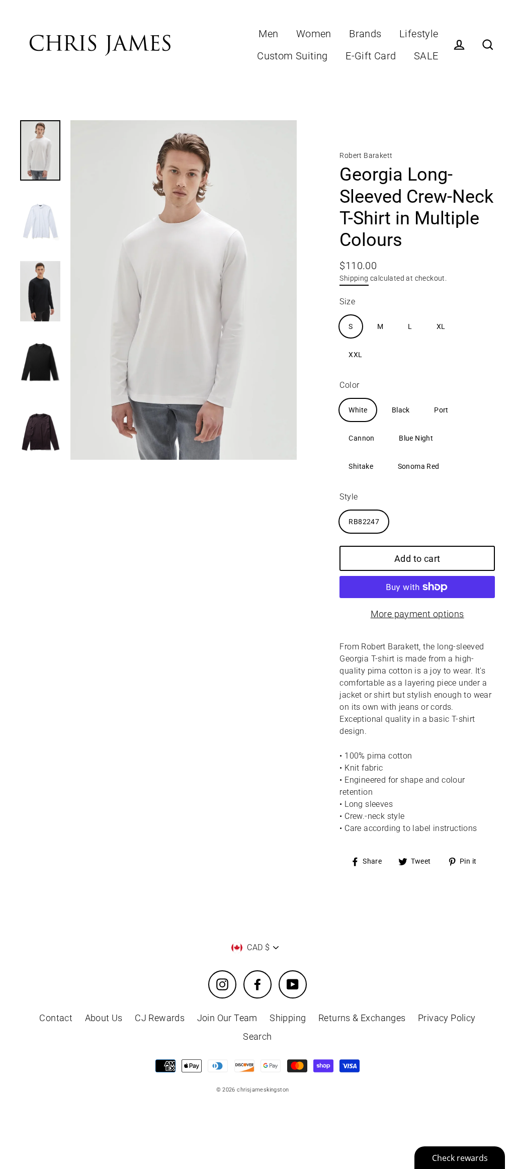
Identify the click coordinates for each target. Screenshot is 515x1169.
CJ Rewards (160, 1018)
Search (257, 1036)
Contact (55, 1018)
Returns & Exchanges (362, 1018)
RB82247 (364, 522)
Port (441, 410)
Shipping (353, 278)
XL (441, 326)
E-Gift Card (371, 56)
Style (348, 497)
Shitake (361, 466)
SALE (426, 56)
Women (313, 34)
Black (401, 410)
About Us (104, 1018)
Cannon (361, 438)
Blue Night (416, 438)
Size (347, 301)
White (358, 410)
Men (268, 34)
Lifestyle (419, 34)
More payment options (417, 614)
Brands (365, 34)
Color (349, 385)
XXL (355, 355)
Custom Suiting (292, 56)
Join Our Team (227, 1018)
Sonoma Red (419, 466)
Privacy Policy (447, 1018)
